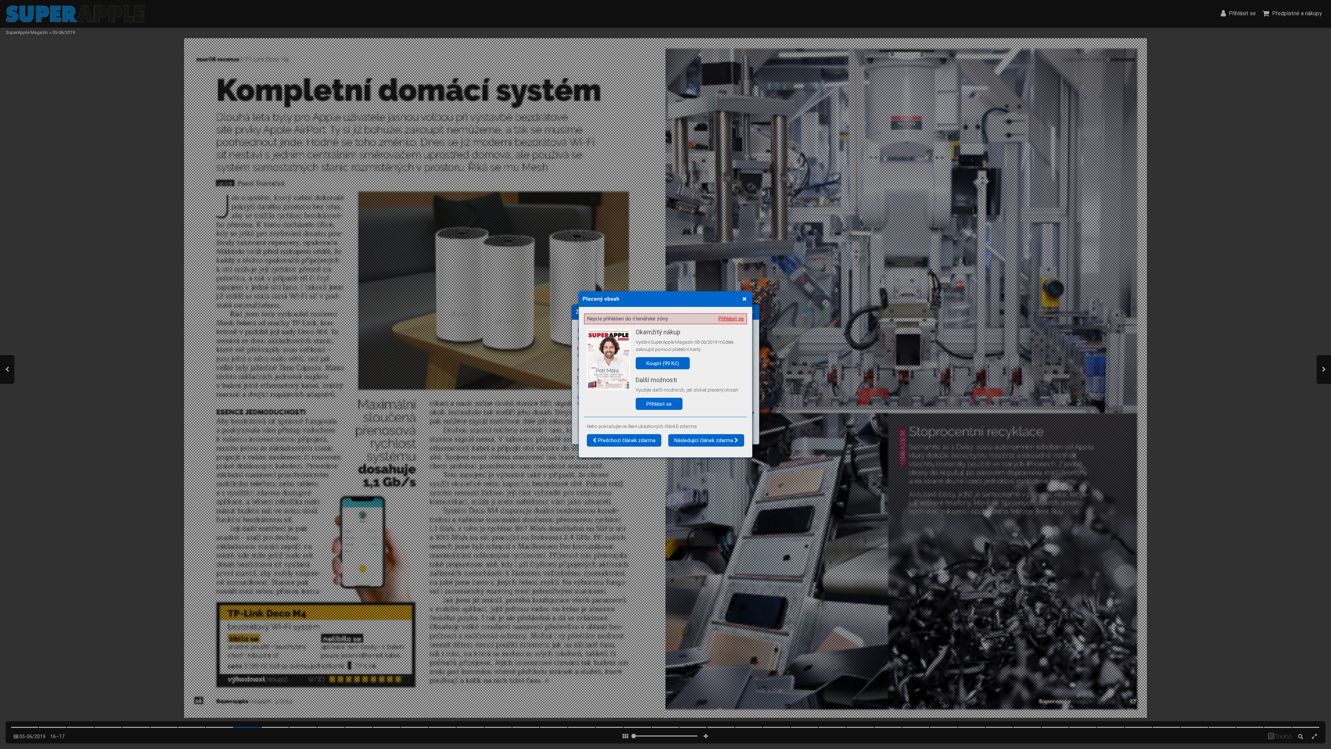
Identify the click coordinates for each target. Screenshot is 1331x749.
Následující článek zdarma (704, 440)
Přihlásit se (731, 319)
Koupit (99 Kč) (662, 363)
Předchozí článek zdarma (626, 440)
